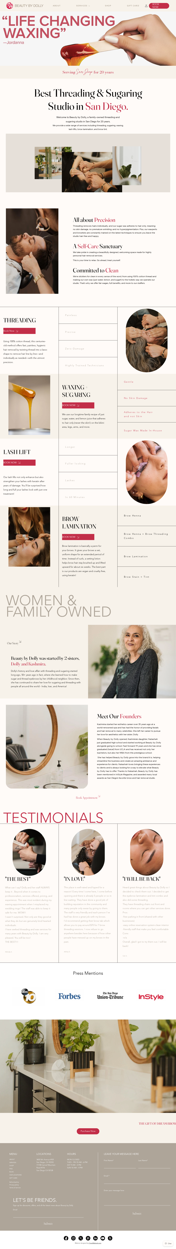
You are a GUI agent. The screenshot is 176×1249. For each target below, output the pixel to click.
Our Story (12, 643)
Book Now (8, 330)
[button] (83, 5)
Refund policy (14, 1182)
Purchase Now (88, 1131)
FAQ (10, 1169)
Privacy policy (14, 1185)
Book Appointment (86, 797)
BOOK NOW (155, 6)
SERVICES (12, 1162)
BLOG (11, 1172)
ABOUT (12, 1159)
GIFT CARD (13, 1178)
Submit (48, 1223)
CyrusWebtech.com (95, 1243)
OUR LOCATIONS (15, 1175)
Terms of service (15, 1188)
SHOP (11, 1165)
